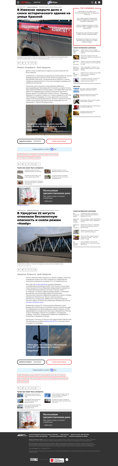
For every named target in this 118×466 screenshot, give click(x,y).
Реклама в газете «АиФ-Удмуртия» (80, 434)
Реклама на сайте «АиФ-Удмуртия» (38, 436)
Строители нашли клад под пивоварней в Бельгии (87, 112)
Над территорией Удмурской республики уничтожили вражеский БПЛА (32, 401)
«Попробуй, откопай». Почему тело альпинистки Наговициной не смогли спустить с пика (90, 80)
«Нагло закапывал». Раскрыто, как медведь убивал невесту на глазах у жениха (90, 68)
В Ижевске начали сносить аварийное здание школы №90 (60, 170)
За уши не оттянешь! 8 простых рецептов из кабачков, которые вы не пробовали (91, 57)
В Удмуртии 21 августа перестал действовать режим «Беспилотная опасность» (61, 401)
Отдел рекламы (64, 434)
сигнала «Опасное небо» (35, 302)
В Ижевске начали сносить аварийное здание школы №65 (33, 170)
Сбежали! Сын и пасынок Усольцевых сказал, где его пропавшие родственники (91, 74)
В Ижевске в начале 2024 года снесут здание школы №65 (33, 176)
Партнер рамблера (44, 459)
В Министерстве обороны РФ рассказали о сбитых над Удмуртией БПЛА (33, 406)
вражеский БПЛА (50, 321)
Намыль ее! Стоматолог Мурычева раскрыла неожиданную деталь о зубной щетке (90, 226)
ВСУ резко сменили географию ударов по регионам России (88, 89)
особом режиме (41, 284)
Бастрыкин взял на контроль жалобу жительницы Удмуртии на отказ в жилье (46, 125)
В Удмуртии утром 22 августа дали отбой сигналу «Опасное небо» (87, 33)
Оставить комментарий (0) (59, 141)
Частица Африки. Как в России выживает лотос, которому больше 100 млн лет (90, 243)
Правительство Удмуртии (24, 265)
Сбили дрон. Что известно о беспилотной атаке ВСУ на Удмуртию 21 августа (87, 13)
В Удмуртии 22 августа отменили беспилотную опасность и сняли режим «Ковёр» (87, 40)
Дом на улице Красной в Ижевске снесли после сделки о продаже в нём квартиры (34, 182)
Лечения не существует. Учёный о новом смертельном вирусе (90, 231)
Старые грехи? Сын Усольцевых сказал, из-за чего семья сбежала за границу (90, 51)
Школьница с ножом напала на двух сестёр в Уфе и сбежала (90, 101)
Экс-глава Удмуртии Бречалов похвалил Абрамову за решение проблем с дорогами (87, 20)
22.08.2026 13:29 (21, 210)
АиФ (61, 58)
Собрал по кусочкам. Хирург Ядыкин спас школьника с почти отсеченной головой (91, 63)
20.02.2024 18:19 (21, 7)
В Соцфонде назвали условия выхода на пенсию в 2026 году (90, 106)
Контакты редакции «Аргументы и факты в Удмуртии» (43, 434)
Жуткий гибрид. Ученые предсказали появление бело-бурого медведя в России (91, 220)
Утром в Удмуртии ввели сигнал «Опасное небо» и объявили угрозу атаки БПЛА (87, 27)
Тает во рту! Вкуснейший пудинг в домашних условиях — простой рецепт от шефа (90, 237)
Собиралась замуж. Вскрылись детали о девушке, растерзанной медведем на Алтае (89, 215)
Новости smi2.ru (23, 205)
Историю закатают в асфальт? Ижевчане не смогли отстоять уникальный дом (60, 177)
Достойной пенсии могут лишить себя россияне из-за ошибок (89, 95)
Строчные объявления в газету (58, 436)
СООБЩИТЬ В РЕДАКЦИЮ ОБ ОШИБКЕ (78, 436)
